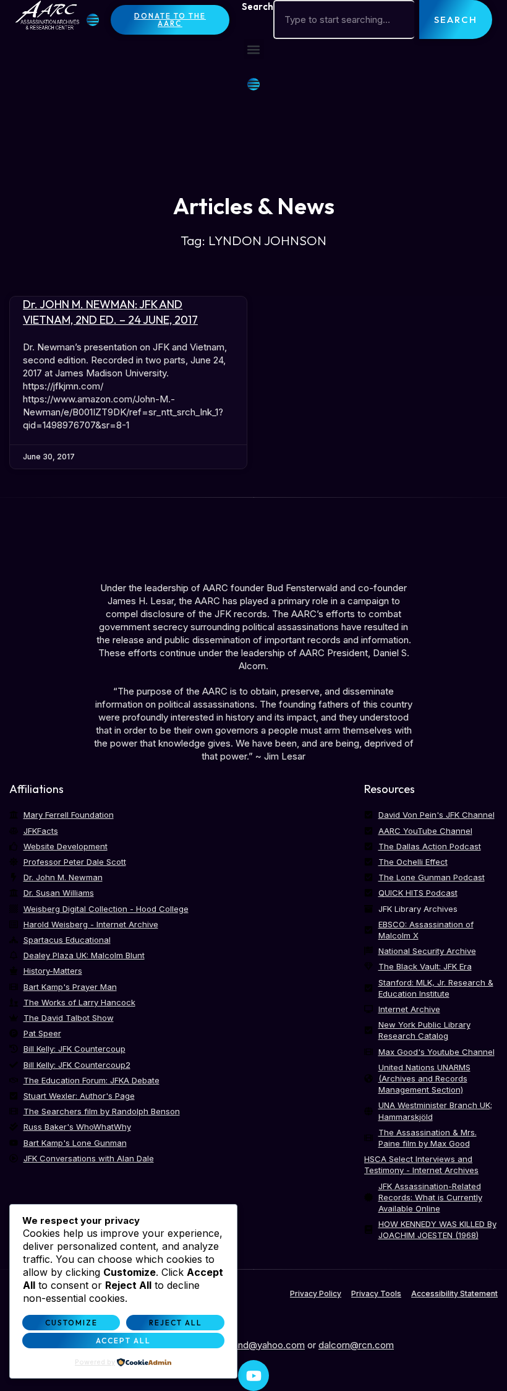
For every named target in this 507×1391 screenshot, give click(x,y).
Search (257, 6)
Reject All (175, 1322)
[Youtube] (253, 1375)
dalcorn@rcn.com (356, 1345)
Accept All (123, 1340)
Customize (71, 1322)
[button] (254, 49)
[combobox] (344, 19)
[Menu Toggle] (93, 20)
